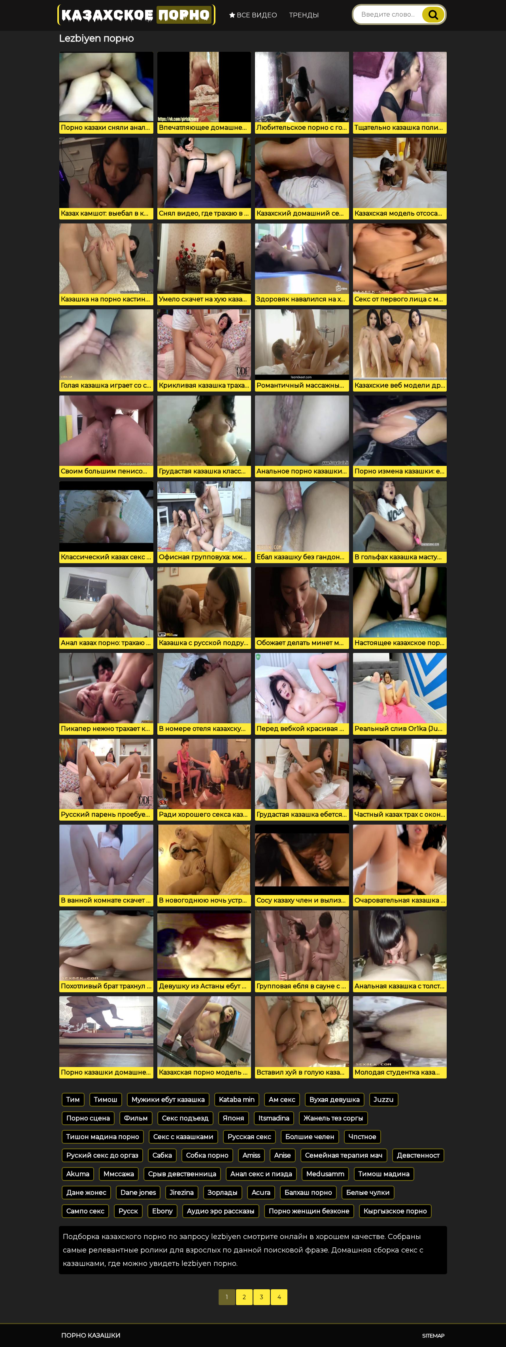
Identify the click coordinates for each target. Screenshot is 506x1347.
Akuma (77, 1174)
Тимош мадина (384, 1174)
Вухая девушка (335, 1099)
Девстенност (418, 1155)
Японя (233, 1118)
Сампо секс (85, 1211)
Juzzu (384, 1099)
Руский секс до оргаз (102, 1155)
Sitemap (433, 1335)
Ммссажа (119, 1174)
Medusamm (325, 1174)
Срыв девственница (182, 1174)
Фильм (136, 1118)
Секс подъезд (185, 1118)
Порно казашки (91, 1335)
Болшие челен (309, 1137)
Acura (261, 1192)
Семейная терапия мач (344, 1155)
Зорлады (223, 1192)
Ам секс (282, 1099)
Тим (73, 1099)
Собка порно (207, 1155)
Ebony (162, 1211)
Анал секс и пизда (261, 1174)
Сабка (162, 1155)
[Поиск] (433, 15)
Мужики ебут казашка (168, 1099)
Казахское (135, 15)
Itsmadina (274, 1118)
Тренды (304, 15)
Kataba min (237, 1099)
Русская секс (249, 1137)
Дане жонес (86, 1192)
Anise (282, 1155)
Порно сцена (88, 1118)
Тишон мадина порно (102, 1137)
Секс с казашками (183, 1137)
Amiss (251, 1155)
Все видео (256, 15)
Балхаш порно (308, 1192)
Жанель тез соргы (333, 1118)
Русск (128, 1211)
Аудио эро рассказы (221, 1211)
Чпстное (362, 1137)
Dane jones (138, 1192)
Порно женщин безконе (309, 1211)
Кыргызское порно (395, 1211)
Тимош (105, 1099)
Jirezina (182, 1192)
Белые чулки (368, 1192)
